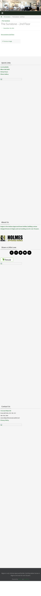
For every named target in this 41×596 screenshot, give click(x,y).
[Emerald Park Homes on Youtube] (25, 253)
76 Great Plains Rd (5, 411)
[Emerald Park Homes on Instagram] (16, 253)
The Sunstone (7, 17)
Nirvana (20, 579)
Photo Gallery (4, 74)
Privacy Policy (4, 420)
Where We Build (5, 69)
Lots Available (4, 67)
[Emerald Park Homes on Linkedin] (29, 253)
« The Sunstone (5, 21)
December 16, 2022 (8, 28)
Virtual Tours (4, 72)
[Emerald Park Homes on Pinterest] (20, 253)
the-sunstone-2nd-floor (7, 34)
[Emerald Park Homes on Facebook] (12, 253)
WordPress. (26, 579)
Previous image (7, 41)
